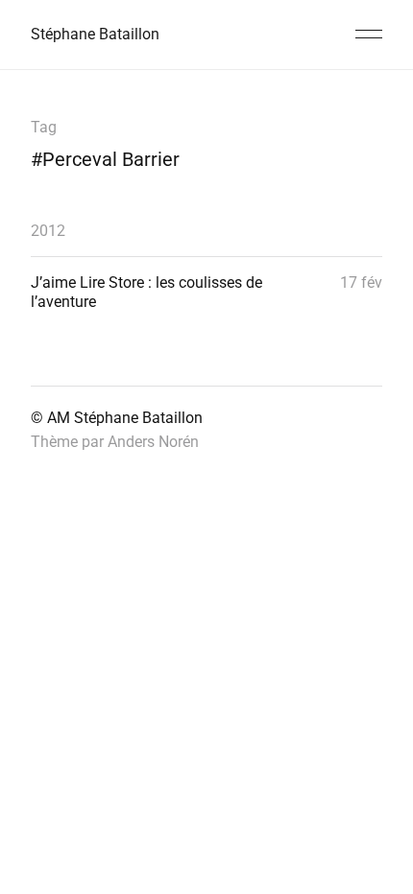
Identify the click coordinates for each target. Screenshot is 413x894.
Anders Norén (153, 442)
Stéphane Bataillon (95, 34)
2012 (48, 231)
